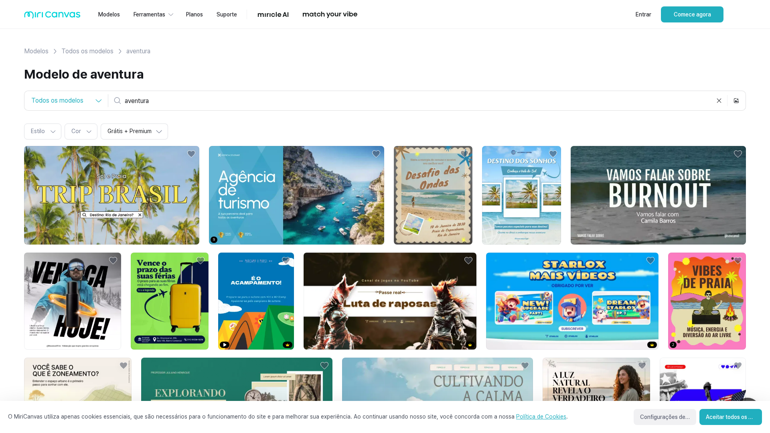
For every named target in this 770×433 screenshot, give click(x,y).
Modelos (36, 51)
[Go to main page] (52, 16)
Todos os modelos (87, 51)
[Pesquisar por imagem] (736, 100)
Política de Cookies (541, 416)
